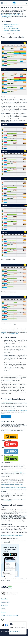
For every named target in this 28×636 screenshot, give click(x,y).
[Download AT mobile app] (10, 576)
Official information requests (9, 615)
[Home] (14, 3)
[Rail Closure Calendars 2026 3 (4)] (14, 321)
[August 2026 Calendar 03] (14, 176)
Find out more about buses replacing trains (12, 484)
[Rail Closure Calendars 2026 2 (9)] (14, 289)
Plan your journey (6, 417)
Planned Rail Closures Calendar (10, 15)
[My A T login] (21, 3)
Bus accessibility (7, 501)
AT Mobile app (14, 333)
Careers (3, 612)
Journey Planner (11, 410)
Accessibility (4, 605)
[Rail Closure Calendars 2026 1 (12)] (14, 94)
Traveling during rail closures (11, 28)
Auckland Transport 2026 (8, 631)
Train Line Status (6, 16)
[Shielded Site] (2, 619)
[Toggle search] (26, 3)
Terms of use (5, 602)
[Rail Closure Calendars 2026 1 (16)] (14, 230)
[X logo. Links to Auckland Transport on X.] (2, 625)
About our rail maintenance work (12, 30)
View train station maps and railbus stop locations (13, 487)
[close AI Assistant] (24, 624)
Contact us (4, 599)
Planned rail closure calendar (11, 24)
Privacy (3, 609)
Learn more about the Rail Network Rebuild (12, 535)
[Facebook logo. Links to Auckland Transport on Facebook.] (6, 625)
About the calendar (8, 26)
